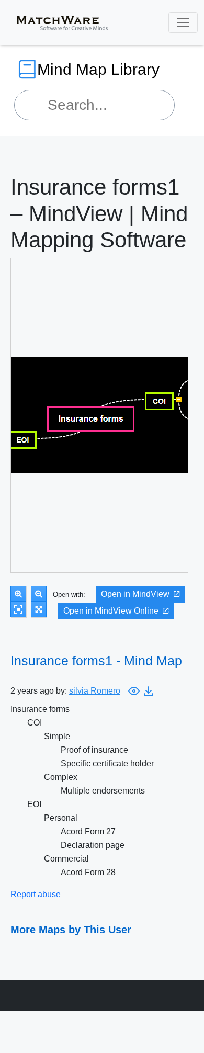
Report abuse (35, 894)
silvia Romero (94, 690)
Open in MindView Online (110, 610)
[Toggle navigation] (183, 22)
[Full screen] (39, 609)
